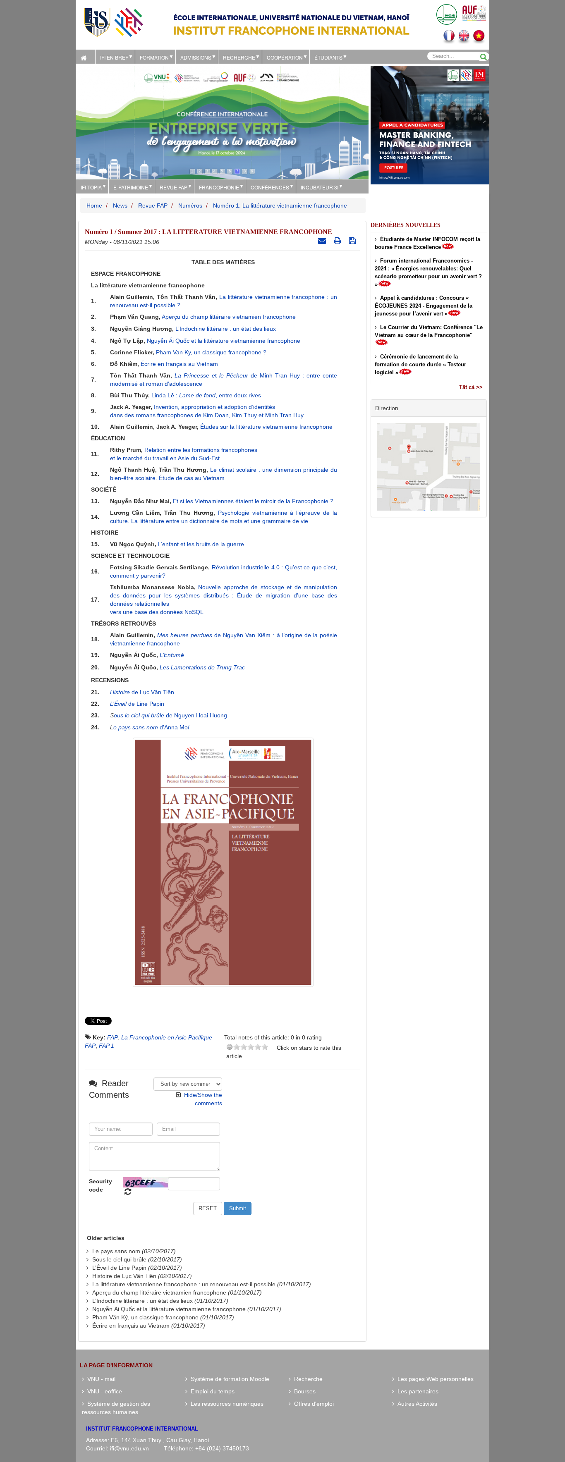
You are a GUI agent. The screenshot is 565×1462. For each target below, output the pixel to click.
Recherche (239, 57)
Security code (100, 1185)
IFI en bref (114, 57)
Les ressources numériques (225, 1403)
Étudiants (328, 57)
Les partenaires (416, 1391)
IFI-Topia (91, 187)
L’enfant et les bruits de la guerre (201, 544)
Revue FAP (173, 187)
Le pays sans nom (116, 1251)
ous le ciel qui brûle (140, 715)
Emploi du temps (211, 1391)
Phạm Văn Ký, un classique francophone (145, 1317)
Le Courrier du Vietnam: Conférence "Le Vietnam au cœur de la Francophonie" (429, 331)
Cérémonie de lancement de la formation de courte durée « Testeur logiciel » (420, 364)
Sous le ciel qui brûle (119, 1259)
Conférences (270, 187)
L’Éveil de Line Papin (119, 1267)
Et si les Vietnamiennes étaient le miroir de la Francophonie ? (253, 501)
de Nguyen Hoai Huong (196, 715)
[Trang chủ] (85, 57)
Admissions (195, 57)
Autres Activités (415, 1403)
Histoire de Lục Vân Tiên (124, 1276)
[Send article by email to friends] (323, 240)
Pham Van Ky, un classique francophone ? (211, 352)
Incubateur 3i (319, 187)
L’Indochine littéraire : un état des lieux (225, 328)
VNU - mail (99, 1379)
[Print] (338, 240)
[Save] (353, 240)
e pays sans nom (136, 727)
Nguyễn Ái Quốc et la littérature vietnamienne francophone (223, 340)
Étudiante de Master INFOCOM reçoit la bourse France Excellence (427, 243)
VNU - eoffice (103, 1391)
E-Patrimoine (130, 187)
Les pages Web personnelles (434, 1379)
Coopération (285, 57)
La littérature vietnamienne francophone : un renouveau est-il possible (183, 1284)
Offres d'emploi (312, 1403)
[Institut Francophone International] (113, 22)
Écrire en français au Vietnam (179, 364)
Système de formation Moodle (228, 1379)
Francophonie (219, 187)
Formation (154, 57)
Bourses (303, 1391)
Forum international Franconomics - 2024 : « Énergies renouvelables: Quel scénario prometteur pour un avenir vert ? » (428, 272)
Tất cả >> (471, 387)
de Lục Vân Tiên (142, 692)
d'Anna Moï (174, 727)
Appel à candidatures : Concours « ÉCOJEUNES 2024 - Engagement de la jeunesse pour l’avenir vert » (423, 306)
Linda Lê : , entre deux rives (206, 395)
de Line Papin (137, 703)
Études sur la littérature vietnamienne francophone (266, 426)
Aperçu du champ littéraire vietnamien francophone (229, 316)
